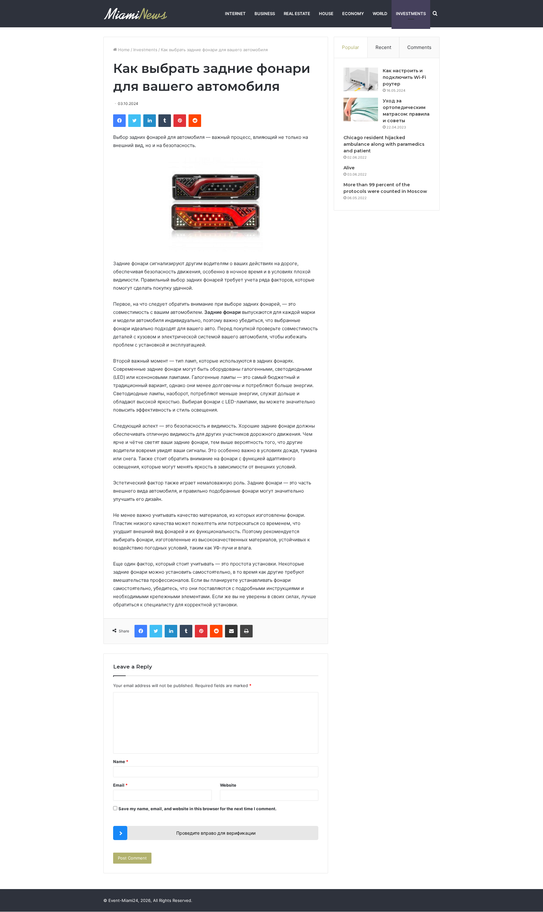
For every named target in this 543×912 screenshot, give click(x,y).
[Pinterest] (179, 120)
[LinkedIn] (149, 120)
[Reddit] (195, 120)
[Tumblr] (164, 120)
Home (123, 49)
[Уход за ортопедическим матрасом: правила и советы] (360, 109)
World (380, 13)
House (326, 13)
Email (120, 785)
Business (265, 13)
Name (120, 761)
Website (228, 785)
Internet (235, 13)
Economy (353, 13)
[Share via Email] (231, 631)
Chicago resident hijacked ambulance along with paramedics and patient (384, 144)
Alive (348, 168)
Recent (383, 47)
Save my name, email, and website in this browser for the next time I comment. (197, 808)
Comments (419, 47)
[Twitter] (134, 120)
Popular (350, 47)
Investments (411, 13)
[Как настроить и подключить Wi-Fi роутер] (360, 79)
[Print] (246, 631)
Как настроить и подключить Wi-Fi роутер (404, 77)
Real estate (297, 13)
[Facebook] (119, 120)
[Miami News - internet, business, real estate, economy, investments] (135, 13)
